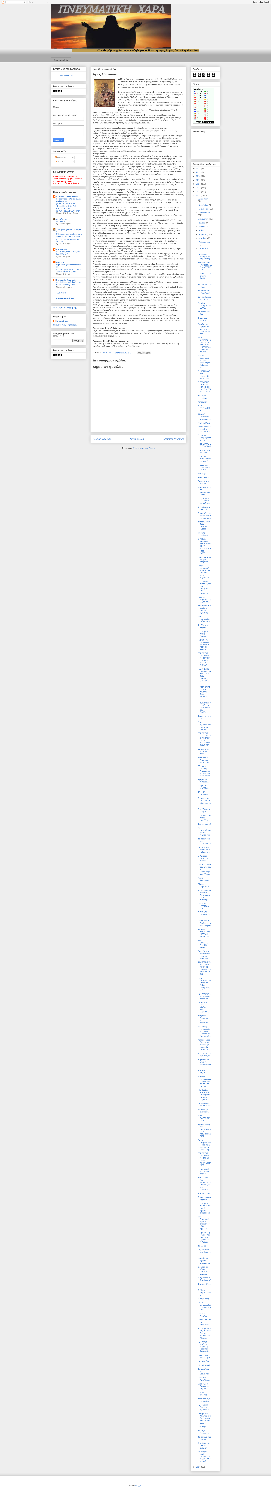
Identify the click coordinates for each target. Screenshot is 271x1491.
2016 (198, 180)
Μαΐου (201, 230)
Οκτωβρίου (203, 209)
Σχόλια (60, 162)
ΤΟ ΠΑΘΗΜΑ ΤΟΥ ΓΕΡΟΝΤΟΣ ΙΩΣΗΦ (204, 525)
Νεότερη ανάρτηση (102, 439)
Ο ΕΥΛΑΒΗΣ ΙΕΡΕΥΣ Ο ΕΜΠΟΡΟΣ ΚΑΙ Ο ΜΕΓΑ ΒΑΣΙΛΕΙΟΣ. (204, 387)
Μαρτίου (202, 238)
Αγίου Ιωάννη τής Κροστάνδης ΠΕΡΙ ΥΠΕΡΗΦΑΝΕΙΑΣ (204, 1130)
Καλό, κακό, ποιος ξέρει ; (204, 1356)
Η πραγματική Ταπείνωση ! (204, 1279)
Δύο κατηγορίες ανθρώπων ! (204, 618)
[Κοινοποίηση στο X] (144, 352)
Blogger (138, 1485)
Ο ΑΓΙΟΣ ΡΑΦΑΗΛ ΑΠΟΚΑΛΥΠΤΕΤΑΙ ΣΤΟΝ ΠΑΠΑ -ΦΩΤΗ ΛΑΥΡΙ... (204, 546)
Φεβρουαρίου (204, 242)
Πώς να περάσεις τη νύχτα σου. (204, 599)
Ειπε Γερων (203, 473)
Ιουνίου (202, 226)
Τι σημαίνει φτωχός (202, 319)
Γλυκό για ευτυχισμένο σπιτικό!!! (204, 458)
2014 (198, 188)
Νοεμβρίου (203, 205)
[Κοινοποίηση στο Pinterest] (149, 352)
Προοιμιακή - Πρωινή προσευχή (203, 1407)
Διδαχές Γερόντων (203, 534)
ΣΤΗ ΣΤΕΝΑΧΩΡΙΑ (204, 408)
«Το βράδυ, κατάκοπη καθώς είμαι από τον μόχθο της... (204, 1094)
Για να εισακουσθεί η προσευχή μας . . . (204, 1306)
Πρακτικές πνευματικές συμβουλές (204, 256)
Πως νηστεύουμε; (63, 221)
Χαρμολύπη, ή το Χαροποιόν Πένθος (204, 490)
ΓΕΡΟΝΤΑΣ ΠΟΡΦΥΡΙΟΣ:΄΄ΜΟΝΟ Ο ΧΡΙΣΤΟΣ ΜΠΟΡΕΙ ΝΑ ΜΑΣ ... (204, 1159)
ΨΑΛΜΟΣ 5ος (204, 1193)
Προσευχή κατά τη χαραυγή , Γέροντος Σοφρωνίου (204, 1346)
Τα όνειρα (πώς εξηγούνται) (204, 292)
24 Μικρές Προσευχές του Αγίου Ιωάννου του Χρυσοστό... (204, 1031)
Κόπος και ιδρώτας (202, 396)
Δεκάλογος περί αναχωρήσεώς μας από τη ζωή (204, 1456)
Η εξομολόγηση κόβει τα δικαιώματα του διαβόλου (204, 706)
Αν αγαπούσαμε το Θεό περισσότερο (204, 831)
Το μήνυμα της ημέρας (204, 1438)
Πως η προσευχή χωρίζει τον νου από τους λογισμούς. (204, 571)
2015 (198, 184)
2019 (198, 172)
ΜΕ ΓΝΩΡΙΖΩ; (204, 423)
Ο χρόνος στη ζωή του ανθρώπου (204, 1445)
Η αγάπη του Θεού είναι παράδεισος (204, 500)
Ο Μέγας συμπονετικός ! (204, 1292)
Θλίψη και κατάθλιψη (203, 787)
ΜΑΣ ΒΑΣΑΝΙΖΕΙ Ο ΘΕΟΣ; (204, 1118)
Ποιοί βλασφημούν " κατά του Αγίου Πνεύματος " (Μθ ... (204, 984)
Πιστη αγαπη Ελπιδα (203, 482)
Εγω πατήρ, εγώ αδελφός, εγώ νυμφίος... (203, 1007)
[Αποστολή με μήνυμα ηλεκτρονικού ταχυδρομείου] (138, 352)
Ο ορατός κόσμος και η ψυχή (204, 437)
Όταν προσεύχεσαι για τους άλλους (204, 725)
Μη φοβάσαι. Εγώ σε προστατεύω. (204, 1063)
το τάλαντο (61, 219)
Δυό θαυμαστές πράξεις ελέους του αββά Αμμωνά (204, 1223)
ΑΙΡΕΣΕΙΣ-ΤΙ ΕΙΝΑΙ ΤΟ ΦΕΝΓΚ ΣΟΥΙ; (203, 944)
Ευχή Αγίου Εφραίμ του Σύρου (204, 1386)
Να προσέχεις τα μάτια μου (204, 1104)
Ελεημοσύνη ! (204, 1299)
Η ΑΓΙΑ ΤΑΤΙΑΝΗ (203, 1393)
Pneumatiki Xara (66, 75)
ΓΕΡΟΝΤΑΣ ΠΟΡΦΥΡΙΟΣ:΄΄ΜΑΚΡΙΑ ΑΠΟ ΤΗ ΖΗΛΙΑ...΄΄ (204, 645)
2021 (198, 168)
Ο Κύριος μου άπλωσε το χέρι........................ (204, 801)
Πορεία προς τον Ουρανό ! (204, 1252)
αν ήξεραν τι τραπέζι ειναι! (203, 751)
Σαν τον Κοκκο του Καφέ (204, 298)
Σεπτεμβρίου (204, 212)
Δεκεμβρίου (203, 199)
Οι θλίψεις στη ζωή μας (204, 508)
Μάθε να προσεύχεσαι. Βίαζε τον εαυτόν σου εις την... (204, 1081)
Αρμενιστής (61, 249)
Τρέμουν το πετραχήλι (203, 780)
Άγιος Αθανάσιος (203, 879)
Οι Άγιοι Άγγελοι (202, 1314)
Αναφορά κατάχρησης (65, 307)
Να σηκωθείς (203, 1361)
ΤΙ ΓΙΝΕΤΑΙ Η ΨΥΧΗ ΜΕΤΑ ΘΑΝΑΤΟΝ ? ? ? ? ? (204, 266)
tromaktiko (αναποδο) (66, 280)
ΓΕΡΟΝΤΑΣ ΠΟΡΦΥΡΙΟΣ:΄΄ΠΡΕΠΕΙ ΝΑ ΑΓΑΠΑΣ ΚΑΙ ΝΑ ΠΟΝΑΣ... (204, 659)
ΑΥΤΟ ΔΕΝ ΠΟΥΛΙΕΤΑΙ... (204, 914)
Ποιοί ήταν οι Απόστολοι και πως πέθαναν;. (204, 954)
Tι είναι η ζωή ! (204, 824)
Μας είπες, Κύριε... (202, 1071)
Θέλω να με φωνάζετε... (204, 1110)
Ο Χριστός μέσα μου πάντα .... (203, 858)
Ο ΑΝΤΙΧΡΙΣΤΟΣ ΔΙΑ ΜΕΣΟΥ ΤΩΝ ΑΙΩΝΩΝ (204, 691)
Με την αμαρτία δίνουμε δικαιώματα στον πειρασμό (204, 895)
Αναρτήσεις (62, 157)
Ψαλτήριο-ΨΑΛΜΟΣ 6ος (203, 905)
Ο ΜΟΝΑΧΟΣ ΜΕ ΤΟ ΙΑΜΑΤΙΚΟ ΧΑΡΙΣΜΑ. (204, 374)
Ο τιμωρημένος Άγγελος (204, 1198)
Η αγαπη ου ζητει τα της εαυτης (204, 467)
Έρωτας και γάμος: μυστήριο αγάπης (203, 1270)
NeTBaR (60, 262)
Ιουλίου (202, 223)
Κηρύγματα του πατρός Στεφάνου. (204, 559)
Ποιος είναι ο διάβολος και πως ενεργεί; (204, 923)
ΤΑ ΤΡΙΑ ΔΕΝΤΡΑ (203, 793)
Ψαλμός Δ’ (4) (204, 1365)
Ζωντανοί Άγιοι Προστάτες (204, 1399)
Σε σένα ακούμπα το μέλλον (204, 305)
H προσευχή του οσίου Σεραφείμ (203, 1171)
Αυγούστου (203, 219)
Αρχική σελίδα (61, 60)
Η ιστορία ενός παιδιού (204, 451)
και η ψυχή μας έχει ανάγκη (204, 1054)
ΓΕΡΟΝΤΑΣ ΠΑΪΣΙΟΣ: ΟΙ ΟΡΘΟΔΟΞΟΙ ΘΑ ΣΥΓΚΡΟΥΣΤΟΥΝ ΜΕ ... (204, 739)
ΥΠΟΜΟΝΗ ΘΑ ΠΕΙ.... (204, 285)
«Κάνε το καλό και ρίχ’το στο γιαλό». (204, 429)
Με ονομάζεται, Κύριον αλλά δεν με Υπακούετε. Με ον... (204, 1333)
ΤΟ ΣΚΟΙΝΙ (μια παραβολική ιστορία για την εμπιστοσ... (204, 1184)
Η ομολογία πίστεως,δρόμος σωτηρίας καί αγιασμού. (204, 587)
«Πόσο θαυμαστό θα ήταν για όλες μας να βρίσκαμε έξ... (204, 361)
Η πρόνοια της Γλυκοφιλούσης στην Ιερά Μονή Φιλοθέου (204, 1237)
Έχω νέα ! (61, 293)
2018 (198, 176)
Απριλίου (202, 234)
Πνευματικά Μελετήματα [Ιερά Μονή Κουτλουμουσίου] (204, 1418)
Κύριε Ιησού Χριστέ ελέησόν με (204, 1260)
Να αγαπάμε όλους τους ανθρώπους (204, 849)
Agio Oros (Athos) (65, 298)
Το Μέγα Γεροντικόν (204, 1431)
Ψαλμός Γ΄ (202, 1427)
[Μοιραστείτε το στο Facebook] (146, 352)
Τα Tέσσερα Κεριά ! (203, 626)
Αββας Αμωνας (204, 477)
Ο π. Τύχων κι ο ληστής (204, 810)
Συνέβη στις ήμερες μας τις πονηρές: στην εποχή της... (204, 329)
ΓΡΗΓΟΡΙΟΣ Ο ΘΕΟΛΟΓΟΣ (204, 445)
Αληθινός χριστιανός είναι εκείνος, (204, 416)
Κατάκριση (202, 402)
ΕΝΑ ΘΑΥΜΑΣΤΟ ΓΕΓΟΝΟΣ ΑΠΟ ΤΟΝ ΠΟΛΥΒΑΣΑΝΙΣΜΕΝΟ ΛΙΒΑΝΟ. (204, 344)
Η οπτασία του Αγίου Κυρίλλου (204, 817)
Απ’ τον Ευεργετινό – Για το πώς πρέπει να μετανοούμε (204, 1145)
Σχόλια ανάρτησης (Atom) (144, 448)
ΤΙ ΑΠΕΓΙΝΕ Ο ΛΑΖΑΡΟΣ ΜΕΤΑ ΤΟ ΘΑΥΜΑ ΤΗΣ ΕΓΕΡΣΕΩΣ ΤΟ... (204, 968)
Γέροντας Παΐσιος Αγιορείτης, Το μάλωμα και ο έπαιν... (204, 771)
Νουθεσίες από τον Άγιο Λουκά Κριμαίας (204, 609)
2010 (198, 1467)
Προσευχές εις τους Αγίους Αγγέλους (204, 996)
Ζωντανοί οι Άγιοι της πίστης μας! (204, 759)
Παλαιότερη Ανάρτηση (173, 439)
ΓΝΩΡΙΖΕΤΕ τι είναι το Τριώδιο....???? (204, 277)
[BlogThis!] (141, 352)
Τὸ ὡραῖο (202, 1246)
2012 (198, 191)
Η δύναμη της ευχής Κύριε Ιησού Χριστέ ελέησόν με (204, 1208)
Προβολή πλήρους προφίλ (65, 325)
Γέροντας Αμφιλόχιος (204, 1378)
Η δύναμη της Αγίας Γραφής (204, 633)
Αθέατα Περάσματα (204, 885)
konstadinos (62, 321)
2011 (198, 195)
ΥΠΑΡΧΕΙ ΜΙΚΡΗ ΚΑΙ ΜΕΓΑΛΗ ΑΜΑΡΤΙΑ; (204, 933)
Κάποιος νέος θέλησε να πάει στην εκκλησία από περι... (204, 1044)
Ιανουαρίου (203, 248)
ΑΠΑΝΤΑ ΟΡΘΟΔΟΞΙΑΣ (67, 196)
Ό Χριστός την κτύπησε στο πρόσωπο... (204, 515)
